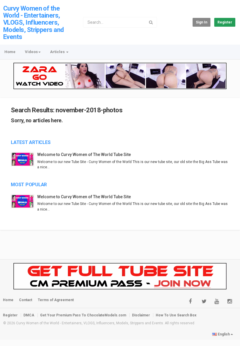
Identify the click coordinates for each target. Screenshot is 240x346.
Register (224, 22)
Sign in (201, 22)
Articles (58, 52)
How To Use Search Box (176, 315)
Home (10, 52)
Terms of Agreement (56, 300)
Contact (25, 300)
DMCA (28, 315)
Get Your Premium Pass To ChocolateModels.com (83, 315)
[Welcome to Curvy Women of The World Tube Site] (24, 159)
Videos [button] (31, 52)
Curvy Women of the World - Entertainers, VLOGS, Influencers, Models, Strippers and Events (33, 22)
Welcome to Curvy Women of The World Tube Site (84, 154)
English (224, 334)
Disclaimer (141, 315)
